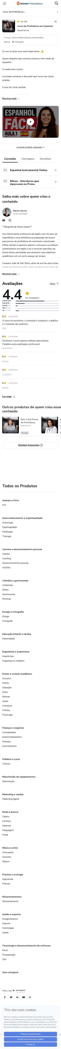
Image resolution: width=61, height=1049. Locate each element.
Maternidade (8, 638)
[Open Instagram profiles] (30, 997)
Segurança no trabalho (13, 660)
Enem (5, 692)
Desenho (6, 857)
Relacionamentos (12, 896)
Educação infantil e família (16, 634)
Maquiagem (8, 830)
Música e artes (10, 847)
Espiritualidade (9, 527)
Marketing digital (10, 799)
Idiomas (6, 696)
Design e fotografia (13, 611)
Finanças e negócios (13, 727)
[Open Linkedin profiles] (17, 997)
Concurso (6, 678)
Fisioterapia (8, 928)
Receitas (6, 598)
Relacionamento (10, 901)
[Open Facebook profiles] (5, 997)
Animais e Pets (10, 500)
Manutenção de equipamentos (18, 776)
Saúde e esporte (11, 914)
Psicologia (7, 714)
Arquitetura (8, 656)
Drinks (5, 589)
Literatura (7, 705)
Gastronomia (8, 594)
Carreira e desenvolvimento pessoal (22, 549)
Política (6, 710)
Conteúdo (10, 158)
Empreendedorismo (12, 737)
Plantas (6, 883)
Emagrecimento (10, 919)
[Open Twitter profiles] (11, 997)
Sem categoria (10, 972)
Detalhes (45, 158)
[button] (27, 170)
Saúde (5, 932)
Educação (7, 687)
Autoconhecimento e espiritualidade (22, 518)
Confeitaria (7, 585)
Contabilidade (9, 732)
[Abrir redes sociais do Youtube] (3, 221)
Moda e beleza (10, 812)
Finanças (6, 741)
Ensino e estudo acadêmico (17, 673)
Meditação (7, 531)
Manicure (6, 825)
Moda (5, 834)
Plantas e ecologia (12, 874)
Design (5, 616)
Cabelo (5, 816)
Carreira (6, 553)
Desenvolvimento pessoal (15, 563)
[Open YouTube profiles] (23, 997)
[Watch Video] (30, 121)
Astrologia (7, 522)
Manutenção (8, 781)
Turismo (6, 763)
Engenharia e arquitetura (15, 651)
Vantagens (27, 158)
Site (4, 959)
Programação (8, 954)
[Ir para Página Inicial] (30, 3)
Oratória (6, 567)
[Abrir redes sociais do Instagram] (10, 221)
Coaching (6, 558)
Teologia (6, 536)
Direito (5, 683)
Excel (5, 950)
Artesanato (8, 852)
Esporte (6, 923)
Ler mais (7, 396)
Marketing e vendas (13, 794)
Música (5, 861)
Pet (4, 505)
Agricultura (7, 879)
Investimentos (9, 746)
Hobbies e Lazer (11, 759)
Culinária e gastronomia (15, 580)
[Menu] (4, 3)
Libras (5, 701)
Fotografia (7, 621)
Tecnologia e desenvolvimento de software (26, 945)
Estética (6, 821)
